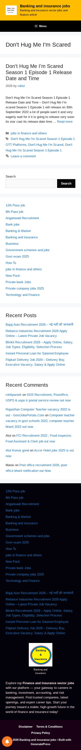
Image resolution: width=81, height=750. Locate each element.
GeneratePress (40, 744)
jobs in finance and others (29, 133)
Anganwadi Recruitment (22, 218)
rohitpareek (13, 395)
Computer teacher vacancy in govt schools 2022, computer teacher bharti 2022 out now (40, 421)
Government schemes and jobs (28, 250)
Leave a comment (23, 156)
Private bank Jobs (18, 282)
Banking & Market (18, 231)
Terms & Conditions (49, 726)
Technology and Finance (23, 295)
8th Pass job (14, 212)
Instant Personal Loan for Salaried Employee (37, 353)
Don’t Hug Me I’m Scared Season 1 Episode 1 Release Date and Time (39, 72)
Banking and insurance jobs (45, 6)
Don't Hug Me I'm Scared (45, 145)
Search (11, 176)
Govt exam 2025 (17, 256)
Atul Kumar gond (17, 450)
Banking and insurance (22, 237)
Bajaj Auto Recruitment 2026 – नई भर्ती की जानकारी (39, 324)
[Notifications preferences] (7, 741)
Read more (65, 121)
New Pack (13, 275)
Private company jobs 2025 (25, 288)
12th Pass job (15, 205)
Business (12, 243)
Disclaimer (26, 726)
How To (11, 263)
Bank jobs (13, 224)
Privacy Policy (40, 732)
